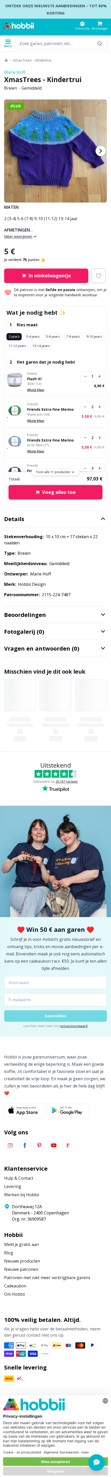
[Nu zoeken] (100, 43)
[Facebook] (25, 1145)
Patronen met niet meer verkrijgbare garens (47, 1277)
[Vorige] (10, 151)
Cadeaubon (15, 1286)
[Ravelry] (68, 1145)
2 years (14, 336)
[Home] (6, 60)
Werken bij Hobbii (21, 1195)
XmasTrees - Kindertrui (32, 60)
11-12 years (17, 346)
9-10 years (94, 336)
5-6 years (53, 336)
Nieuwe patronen (21, 1269)
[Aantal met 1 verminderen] (85, 376)
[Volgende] (101, 151)
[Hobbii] (18, 26)
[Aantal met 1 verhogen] (100, 376)
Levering (12, 1186)
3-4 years (32, 336)
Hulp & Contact (18, 1178)
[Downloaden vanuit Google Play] (68, 1110)
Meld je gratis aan (21, 1244)
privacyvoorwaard (74, 1026)
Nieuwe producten (22, 1261)
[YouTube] (53, 1145)
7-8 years (73, 336)
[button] (100, 25)
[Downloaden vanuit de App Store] (25, 1110)
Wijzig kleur (35, 390)
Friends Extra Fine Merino (50, 409)
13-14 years (41, 346)
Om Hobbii (14, 1294)
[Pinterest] (39, 1145)
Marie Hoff (14, 72)
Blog (8, 1253)
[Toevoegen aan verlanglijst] (98, 276)
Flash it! (34, 379)
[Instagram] (10, 1145)
